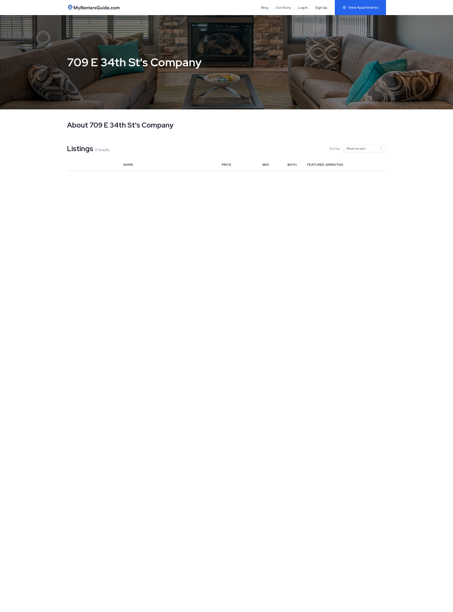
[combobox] (365, 148)
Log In (303, 7)
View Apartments (363, 7)
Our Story (283, 7)
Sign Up (321, 7)
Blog (264, 7)
